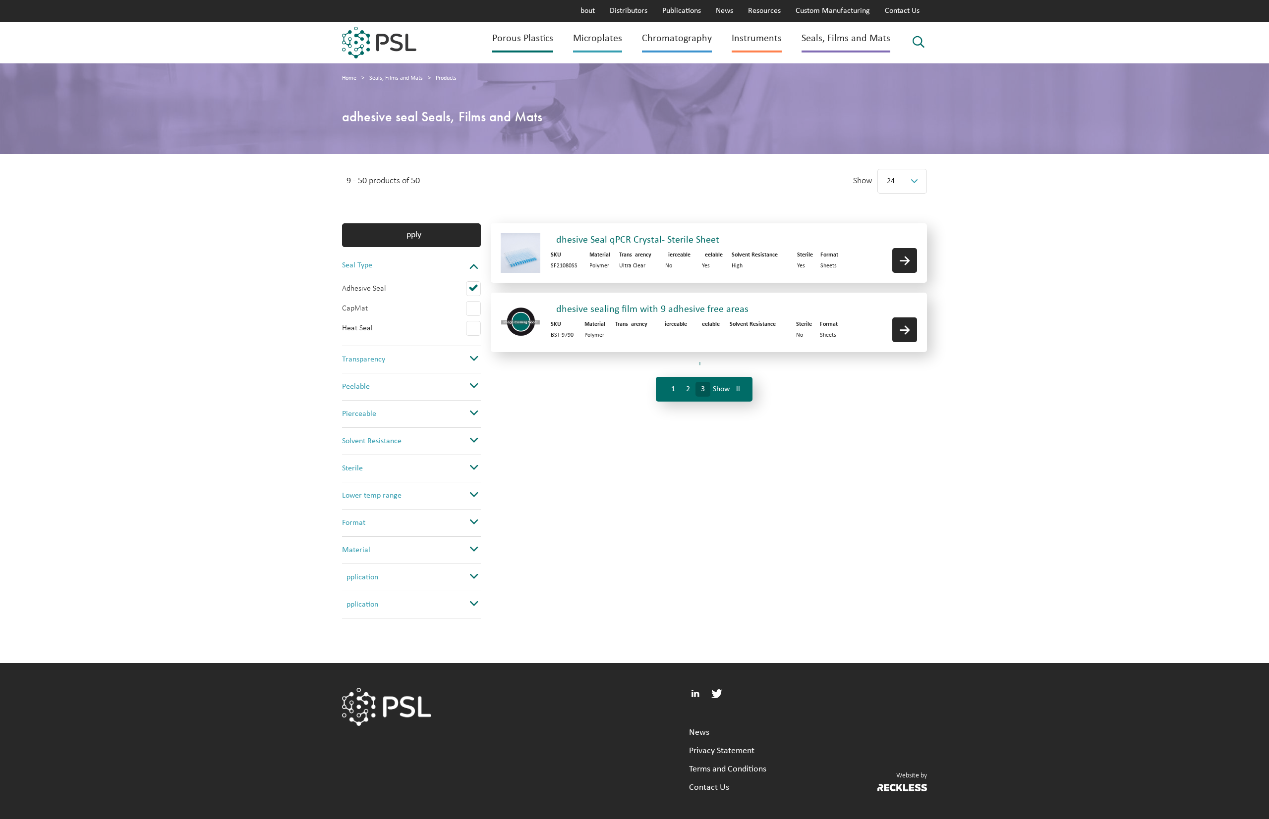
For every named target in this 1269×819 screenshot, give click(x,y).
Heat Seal (357, 328)
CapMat (355, 308)
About (585, 11)
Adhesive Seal (364, 289)
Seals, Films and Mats (846, 39)
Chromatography (677, 39)
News (724, 11)
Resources (764, 11)
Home (349, 78)
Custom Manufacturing (833, 11)
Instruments (757, 39)
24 (891, 181)
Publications (681, 11)
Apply (411, 235)
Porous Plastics (522, 39)
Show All (726, 389)
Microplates (597, 39)
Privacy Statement (721, 751)
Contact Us (902, 11)
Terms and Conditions (727, 769)
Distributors (628, 11)
